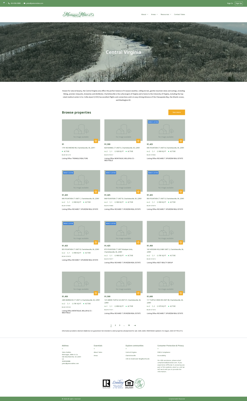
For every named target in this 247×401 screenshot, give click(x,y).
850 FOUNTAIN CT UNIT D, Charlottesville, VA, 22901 (165, 199)
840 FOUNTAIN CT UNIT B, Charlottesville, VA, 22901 (123, 199)
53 (129, 325)
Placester (181, 399)
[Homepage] (79, 14)
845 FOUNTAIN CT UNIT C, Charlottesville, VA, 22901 (80, 199)
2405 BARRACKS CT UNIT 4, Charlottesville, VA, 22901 (81, 300)
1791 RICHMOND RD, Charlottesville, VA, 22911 (78, 148)
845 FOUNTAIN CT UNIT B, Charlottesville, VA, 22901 (165, 148)
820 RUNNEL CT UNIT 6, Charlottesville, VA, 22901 (122, 148)
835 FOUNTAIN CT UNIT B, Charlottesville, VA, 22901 (80, 249)
